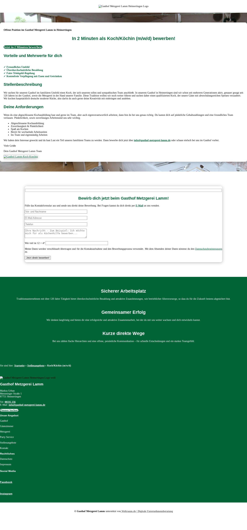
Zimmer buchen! (9, 410)
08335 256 (10, 402)
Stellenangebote (35, 365)
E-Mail (139, 205)
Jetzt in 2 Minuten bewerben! (23, 47)
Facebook (6, 482)
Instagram (6, 493)
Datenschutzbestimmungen (208, 249)
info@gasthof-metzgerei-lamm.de (152, 140)
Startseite (19, 365)
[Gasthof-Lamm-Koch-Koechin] (21, 156)
